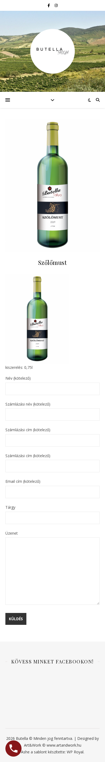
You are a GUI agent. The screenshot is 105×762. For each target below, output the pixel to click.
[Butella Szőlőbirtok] (52, 51)
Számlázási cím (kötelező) (27, 429)
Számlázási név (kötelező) (27, 404)
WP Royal (75, 751)
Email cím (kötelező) (22, 481)
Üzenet (11, 533)
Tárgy (10, 507)
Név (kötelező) (18, 378)
